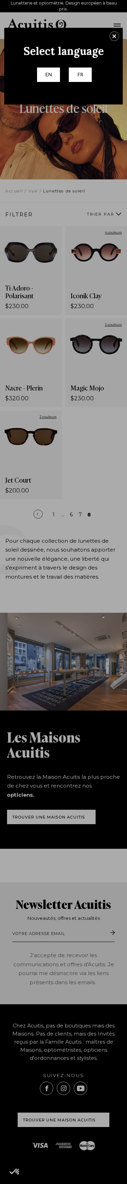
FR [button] (80, 74)
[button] (114, 36)
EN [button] (49, 74)
